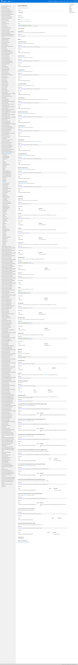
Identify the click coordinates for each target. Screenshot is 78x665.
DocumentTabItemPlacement (6, 191)
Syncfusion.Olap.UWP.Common (6, 54)
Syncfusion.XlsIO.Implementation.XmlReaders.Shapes (8, 450)
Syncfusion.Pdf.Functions (5, 70)
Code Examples (50, 1)
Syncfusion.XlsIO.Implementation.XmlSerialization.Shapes (6, 461)
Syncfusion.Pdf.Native (5, 81)
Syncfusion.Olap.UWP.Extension (6, 58)
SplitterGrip (4, 227)
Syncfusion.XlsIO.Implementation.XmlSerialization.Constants (6, 458)
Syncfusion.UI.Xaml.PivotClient (6, 356)
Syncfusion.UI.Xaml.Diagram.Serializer (7, 303)
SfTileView (3, 222)
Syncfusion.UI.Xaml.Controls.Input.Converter (8, 149)
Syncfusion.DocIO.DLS (5, 26)
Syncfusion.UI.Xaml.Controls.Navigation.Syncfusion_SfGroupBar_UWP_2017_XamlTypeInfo (8, 263)
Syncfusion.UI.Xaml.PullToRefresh (6, 374)
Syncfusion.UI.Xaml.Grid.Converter (6, 320)
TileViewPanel (4, 242)
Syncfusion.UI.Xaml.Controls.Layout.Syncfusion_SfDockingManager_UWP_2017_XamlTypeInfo (9, 252)
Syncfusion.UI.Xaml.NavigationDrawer (7, 347)
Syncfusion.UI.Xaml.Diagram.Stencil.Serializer (8, 305)
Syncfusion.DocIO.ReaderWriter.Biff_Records (8, 34)
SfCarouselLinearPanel (5, 218)
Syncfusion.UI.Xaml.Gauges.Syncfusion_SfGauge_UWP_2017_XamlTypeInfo (8, 313)
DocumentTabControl (5, 185)
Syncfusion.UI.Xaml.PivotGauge (6, 360)
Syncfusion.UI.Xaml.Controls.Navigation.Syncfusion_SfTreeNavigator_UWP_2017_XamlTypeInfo (9, 273)
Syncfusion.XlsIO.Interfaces (5, 462)
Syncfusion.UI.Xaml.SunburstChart (6, 408)
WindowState (4, 245)
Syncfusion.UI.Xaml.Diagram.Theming (7, 307)
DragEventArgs (4, 193)
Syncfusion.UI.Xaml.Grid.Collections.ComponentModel (6, 318)
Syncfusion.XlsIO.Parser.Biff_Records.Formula (8, 473)
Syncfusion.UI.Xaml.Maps (5, 343)
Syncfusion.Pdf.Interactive (5, 77)
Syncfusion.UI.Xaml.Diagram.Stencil (6, 304)
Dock (3, 160)
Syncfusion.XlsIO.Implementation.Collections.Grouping (8, 436)
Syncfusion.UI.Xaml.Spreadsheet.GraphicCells (8, 398)
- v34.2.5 (11, 1)
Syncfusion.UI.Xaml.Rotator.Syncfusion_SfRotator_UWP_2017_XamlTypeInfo (8, 385)
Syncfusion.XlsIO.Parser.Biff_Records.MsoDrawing (7, 475)
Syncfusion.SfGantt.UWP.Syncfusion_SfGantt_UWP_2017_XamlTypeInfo (8, 109)
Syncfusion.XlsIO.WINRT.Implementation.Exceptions (7, 485)
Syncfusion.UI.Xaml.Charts (5, 134)
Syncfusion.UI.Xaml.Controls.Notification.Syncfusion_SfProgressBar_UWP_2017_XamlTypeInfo (9, 282)
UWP (9, 1)
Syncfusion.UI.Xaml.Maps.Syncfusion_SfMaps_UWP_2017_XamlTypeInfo (8, 345)
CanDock (23, 71)
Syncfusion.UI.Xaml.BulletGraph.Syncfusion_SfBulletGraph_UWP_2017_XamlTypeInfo (9, 123)
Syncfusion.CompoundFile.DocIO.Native (7, 11)
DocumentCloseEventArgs (5, 183)
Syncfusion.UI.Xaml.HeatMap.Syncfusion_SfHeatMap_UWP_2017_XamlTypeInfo (8, 337)
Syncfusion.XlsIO (4, 426)
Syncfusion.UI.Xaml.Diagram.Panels (6, 301)
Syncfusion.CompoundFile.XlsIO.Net (6, 18)
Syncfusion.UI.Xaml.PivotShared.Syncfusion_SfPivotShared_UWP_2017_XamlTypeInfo (9, 372)
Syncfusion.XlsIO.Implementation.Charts (7, 432)
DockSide (3, 168)
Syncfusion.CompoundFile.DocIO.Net (7, 12)
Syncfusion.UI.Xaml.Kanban (5, 341)
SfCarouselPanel (4, 219)
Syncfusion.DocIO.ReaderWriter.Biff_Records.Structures (8, 36)
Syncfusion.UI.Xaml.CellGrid (5, 125)
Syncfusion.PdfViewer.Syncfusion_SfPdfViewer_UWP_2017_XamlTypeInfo (8, 93)
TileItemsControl (4, 239)
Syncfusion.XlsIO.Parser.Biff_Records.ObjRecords (8, 477)
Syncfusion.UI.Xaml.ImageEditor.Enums (7, 340)
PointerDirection (4, 211)
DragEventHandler (4, 195)
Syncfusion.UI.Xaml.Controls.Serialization (7, 285)
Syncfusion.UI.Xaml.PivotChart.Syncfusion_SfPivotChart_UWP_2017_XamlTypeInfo (8, 353)
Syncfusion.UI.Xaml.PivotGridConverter (7, 368)
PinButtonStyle (24, 183)
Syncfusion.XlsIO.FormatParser (6, 428)
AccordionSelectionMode (5, 156)
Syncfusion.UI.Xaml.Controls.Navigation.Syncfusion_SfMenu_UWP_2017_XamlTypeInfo (8, 265)
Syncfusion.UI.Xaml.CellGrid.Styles (6, 130)
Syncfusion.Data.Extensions (5, 23)
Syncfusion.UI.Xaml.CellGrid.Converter (7, 126)
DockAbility (3, 161)
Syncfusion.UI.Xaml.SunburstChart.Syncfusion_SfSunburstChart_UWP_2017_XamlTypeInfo (9, 410)
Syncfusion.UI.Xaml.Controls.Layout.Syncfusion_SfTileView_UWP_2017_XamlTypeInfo (8, 255)
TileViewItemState (4, 241)
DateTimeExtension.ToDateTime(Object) (24, 542)
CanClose (23, 57)
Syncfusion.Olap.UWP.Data (5, 55)
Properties (70, 8)
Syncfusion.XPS (4, 486)
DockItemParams (4, 165)
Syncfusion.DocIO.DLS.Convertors (6, 27)
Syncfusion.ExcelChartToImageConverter (7, 46)
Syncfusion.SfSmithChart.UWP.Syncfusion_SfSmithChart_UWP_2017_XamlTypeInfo (9, 117)
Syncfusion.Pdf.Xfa (4, 88)
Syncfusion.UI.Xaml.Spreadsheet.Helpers (7, 400)
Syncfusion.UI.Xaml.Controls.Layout (6, 153)
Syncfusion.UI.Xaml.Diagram (5, 297)
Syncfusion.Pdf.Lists (4, 80)
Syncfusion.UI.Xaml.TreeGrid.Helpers (7, 417)
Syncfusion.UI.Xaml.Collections (6, 135)
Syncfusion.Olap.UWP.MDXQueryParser (7, 62)
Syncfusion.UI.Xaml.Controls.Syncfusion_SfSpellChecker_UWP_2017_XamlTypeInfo (9, 294)
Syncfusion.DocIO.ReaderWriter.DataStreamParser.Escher (6, 39)
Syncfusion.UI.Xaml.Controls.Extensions (7, 146)
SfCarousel (3, 215)
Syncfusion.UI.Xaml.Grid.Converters (6, 321)
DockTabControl (4, 177)
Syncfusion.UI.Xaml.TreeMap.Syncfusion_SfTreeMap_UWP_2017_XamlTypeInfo (8, 421)
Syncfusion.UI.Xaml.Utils (5, 424)
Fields (70, 7)
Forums (71, 1)
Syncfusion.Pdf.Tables (5, 86)
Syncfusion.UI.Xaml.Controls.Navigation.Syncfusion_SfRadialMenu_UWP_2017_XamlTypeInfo (9, 268)
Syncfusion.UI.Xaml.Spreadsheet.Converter (7, 397)
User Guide (61, 1)
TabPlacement (4, 235)
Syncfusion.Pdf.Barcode (5, 66)
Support (67, 1)
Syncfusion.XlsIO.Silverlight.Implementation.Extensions (8, 482)
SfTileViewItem (4, 223)
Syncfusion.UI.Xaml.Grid (5, 315)
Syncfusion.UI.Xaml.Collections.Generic (7, 139)
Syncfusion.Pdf (4, 65)
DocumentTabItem (5, 189)
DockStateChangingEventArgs (6, 173)
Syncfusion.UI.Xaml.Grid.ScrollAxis (6, 327)
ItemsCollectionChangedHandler (6, 203)
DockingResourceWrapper (5, 164)
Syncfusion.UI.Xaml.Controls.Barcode (7, 142)
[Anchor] (17, 28)
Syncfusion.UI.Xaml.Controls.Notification (7, 275)
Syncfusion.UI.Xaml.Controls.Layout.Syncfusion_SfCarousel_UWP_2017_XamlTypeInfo (8, 250)
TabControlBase (4, 231)
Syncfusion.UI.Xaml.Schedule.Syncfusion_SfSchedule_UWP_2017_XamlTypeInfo (8, 389)
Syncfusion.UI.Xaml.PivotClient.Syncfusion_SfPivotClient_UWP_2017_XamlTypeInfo (9, 358)
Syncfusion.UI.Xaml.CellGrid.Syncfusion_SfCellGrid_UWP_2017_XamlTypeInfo (8, 133)
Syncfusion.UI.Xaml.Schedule (5, 386)
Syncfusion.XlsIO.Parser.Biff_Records (7, 470)
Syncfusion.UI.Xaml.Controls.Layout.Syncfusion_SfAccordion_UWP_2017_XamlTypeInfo (8, 247)
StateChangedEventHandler (6, 230)
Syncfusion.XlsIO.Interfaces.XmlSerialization (7, 465)
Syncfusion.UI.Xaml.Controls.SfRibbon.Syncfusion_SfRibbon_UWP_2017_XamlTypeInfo (8, 289)
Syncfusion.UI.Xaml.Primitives (6, 373)
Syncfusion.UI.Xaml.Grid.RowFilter (6, 325)
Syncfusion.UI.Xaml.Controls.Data (6, 143)
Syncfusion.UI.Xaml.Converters (6, 296)
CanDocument (24, 85)
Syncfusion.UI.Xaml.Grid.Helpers (6, 324)
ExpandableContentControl (6, 196)
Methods (70, 9)
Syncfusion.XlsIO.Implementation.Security (7, 440)
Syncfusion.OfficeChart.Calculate (6, 50)
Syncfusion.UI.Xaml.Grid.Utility (6, 333)
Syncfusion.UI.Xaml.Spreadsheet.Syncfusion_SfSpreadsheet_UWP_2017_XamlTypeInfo (9, 405)
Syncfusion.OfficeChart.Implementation (7, 51)
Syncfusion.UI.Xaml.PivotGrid (6, 364)
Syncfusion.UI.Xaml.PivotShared (6, 369)
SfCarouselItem (4, 216)
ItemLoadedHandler (5, 200)
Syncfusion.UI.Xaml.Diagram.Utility (6, 308)
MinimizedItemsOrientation (6, 207)
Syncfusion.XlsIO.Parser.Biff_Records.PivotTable (8, 478)
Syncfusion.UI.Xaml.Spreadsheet (6, 393)
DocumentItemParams (5, 184)
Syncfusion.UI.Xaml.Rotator (5, 382)
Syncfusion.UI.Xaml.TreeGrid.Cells (6, 413)
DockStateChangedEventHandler (6, 172)
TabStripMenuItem (5, 238)
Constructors (71, 5)
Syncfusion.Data (4, 22)
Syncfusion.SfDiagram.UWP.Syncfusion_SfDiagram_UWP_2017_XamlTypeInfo (8, 106)
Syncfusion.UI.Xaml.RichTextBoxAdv (6, 378)
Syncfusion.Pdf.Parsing (5, 82)
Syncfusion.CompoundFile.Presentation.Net (8, 14)
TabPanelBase (4, 234)
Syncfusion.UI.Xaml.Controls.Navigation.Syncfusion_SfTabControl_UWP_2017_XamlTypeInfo (9, 271)
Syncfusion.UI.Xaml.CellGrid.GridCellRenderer (8, 127)
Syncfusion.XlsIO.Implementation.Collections (8, 433)
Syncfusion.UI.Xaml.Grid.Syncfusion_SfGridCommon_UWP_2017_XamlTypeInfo (9, 332)
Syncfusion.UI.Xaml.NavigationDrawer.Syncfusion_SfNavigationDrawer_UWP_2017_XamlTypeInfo (9, 349)
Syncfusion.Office (4, 47)
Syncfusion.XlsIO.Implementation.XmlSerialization (6, 453)
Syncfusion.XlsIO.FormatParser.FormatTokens (8, 429)
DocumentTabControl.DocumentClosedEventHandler (6, 188)
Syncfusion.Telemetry (5, 119)
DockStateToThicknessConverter (6, 176)
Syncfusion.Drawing (4, 43)
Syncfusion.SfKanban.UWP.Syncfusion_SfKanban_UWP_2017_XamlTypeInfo (8, 114)
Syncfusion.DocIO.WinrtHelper (6, 42)
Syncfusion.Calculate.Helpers (5, 8)
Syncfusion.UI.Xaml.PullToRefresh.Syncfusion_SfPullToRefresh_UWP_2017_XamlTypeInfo (9, 377)
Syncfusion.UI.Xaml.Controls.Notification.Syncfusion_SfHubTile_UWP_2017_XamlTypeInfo (8, 280)
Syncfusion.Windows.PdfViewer (6, 425)
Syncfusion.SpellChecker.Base (6, 118)
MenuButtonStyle (24, 169)
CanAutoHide (24, 43)
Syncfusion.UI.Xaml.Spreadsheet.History (7, 401)
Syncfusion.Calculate (4, 7)
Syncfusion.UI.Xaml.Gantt (5, 309)
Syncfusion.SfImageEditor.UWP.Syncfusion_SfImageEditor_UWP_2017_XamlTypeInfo (9, 111)
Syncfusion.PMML (4, 97)
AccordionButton (4, 154)
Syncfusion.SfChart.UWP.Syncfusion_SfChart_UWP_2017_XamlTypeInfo (8, 103)
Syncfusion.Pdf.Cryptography (6, 69)
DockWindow (4, 181)
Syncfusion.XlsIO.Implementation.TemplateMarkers (6, 445)
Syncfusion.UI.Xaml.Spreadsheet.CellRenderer (8, 394)
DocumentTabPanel (5, 192)
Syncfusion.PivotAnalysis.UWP (6, 94)
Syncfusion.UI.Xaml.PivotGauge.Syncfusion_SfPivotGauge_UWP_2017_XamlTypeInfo (9, 362)
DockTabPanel (4, 180)
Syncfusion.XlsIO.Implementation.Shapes (7, 441)
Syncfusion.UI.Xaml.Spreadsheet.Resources (7, 402)
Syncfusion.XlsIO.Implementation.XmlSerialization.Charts (6, 455)
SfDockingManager (4, 220)
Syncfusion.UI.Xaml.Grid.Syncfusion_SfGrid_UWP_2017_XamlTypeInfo (8, 329)
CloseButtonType (4, 158)
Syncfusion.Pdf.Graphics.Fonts (6, 73)
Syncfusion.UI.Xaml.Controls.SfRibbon (7, 287)
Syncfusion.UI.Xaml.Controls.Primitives (7, 284)
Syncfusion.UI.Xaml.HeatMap (6, 335)
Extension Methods (71, 12)
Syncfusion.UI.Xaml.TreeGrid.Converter (7, 414)
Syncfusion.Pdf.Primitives (5, 84)
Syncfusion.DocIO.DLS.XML (5, 30)
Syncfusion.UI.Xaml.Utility (5, 422)
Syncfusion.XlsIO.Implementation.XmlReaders (8, 448)
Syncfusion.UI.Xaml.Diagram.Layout (6, 300)
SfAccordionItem (4, 214)
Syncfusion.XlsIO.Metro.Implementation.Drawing (7, 467)
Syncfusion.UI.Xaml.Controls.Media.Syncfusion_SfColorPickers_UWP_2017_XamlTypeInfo (9, 259)
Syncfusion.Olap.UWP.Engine (5, 57)
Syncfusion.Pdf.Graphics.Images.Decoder (7, 74)
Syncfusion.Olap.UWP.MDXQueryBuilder (7, 61)
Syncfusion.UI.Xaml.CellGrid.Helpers (6, 129)
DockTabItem (4, 179)
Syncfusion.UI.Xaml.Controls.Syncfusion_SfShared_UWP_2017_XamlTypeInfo (8, 292)
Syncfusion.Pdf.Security (5, 85)
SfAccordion (4, 212)
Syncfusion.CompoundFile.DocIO (6, 10)
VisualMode (4, 243)
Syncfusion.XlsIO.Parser (5, 469)
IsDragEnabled (24, 155)
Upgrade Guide (55, 1)
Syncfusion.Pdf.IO (4, 78)
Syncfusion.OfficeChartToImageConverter (7, 53)
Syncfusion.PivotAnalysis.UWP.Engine (7, 96)
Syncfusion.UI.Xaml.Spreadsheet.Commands (8, 396)
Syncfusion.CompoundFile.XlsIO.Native (7, 16)
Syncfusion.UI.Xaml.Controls (5, 141)
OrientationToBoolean (5, 208)
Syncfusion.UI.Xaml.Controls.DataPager (7, 145)
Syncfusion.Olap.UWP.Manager (6, 59)
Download (75, 1)
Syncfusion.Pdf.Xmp (4, 89)
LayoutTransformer (5, 204)
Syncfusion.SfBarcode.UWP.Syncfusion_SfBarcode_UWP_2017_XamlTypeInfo (8, 101)
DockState (3, 169)
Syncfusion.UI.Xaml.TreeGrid (5, 412)
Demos (64, 1)
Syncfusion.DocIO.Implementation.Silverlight (8, 31)
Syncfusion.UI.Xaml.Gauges (5, 311)
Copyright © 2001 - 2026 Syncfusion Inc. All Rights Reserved (69, 664)
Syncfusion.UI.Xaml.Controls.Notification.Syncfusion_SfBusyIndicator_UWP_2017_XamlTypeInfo (9, 277)
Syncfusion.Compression (5, 19)
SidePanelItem (4, 226)
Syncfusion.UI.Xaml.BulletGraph (6, 121)
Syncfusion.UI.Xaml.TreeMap (5, 418)
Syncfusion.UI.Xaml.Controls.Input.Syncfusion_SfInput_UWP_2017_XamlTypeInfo (8, 151)
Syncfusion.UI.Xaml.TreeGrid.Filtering (7, 416)
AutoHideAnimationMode (5, 157)
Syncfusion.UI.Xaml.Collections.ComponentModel (6, 138)
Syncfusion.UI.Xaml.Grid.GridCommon (7, 323)
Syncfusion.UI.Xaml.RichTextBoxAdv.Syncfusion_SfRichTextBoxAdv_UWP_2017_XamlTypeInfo (9, 381)
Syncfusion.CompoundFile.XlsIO (6, 15)
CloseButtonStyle (24, 113)
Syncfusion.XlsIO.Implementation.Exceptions (8, 437)
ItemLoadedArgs (4, 199)
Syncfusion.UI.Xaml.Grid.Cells (6, 316)
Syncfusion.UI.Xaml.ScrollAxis (6, 390)
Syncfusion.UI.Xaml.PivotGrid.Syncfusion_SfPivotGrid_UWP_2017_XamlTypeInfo (8, 366)
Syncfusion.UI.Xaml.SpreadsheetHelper (7, 406)
